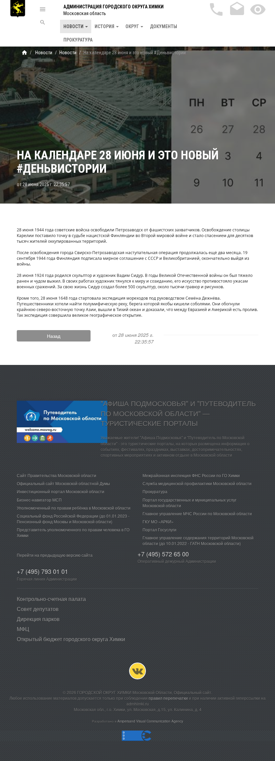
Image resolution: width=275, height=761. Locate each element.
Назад (53, 335)
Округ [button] (132, 26)
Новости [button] (74, 26)
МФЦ (23, 629)
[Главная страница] (24, 52)
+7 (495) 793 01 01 (42, 571)
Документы (163, 26)
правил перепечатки (168, 698)
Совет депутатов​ (38, 609)
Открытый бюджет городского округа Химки (71, 639)
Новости (43, 52)
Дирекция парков (38, 619)
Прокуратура (78, 40)
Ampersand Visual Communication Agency (150, 721)
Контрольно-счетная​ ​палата (51, 599)
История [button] (105, 26)
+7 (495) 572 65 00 (163, 553)
